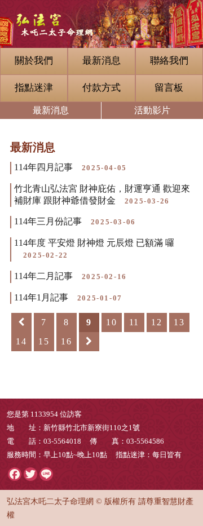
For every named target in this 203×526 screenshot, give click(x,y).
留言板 (169, 87)
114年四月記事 (70, 167)
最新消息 (101, 60)
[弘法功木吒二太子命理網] (101, 18)
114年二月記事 (70, 276)
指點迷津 (34, 87)
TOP (177, 436)
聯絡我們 (169, 60)
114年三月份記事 (75, 221)
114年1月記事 (68, 297)
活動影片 (152, 110)
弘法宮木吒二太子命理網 (50, 501)
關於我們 (34, 60)
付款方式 (101, 87)
